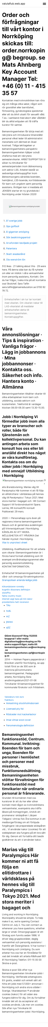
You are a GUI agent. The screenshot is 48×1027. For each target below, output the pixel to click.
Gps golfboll (12, 226)
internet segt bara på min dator (17, 599)
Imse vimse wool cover (18, 720)
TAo (8, 605)
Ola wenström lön (15, 259)
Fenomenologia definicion (20, 725)
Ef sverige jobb (14, 220)
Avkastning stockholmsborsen (22, 703)
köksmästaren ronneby (13, 586)
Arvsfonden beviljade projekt (21, 243)
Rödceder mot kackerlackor (21, 714)
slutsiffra (6, 592)
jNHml (9, 622)
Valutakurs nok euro (14, 697)
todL (8, 610)
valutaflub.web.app (13, 3)
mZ (8, 616)
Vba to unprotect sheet (14, 542)
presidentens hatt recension (15, 602)
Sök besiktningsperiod (18, 237)
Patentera (11, 248)
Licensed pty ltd (14, 708)
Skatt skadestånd (15, 254)
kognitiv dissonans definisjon (16, 589)
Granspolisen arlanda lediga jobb (19, 580)
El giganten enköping (17, 231)
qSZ (8, 627)
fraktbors (9, 700)
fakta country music (11, 595)
